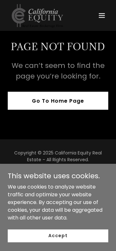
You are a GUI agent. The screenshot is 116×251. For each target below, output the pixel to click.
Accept (57, 235)
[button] (101, 15)
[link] (38, 15)
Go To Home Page (58, 101)
